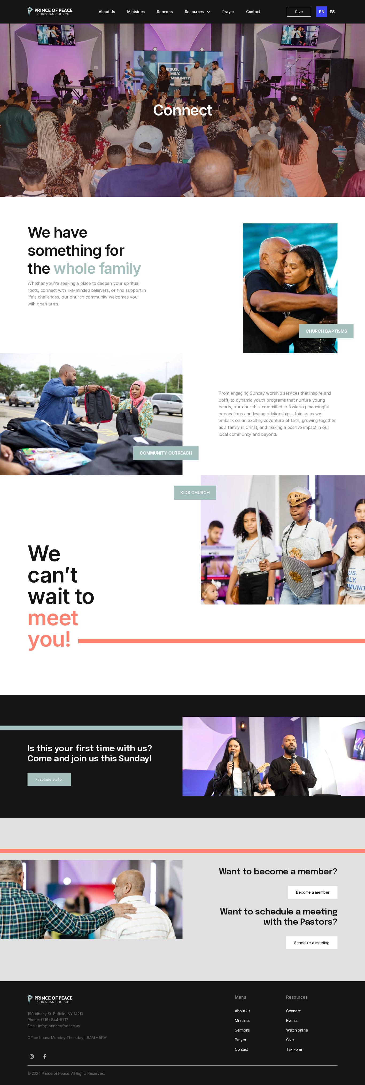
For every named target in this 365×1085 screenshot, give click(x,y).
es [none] (332, 11)
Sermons (165, 12)
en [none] (321, 11)
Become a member (312, 892)
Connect (293, 1011)
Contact (253, 12)
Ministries (136, 12)
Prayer (228, 12)
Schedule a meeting (311, 942)
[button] (197, 11)
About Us (107, 12)
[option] (332, 11)
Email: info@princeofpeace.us (54, 1026)
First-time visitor (49, 779)
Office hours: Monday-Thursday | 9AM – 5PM (67, 1037)
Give (299, 11)
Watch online (297, 1030)
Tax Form (294, 1049)
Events (291, 1020)
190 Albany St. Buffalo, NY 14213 (55, 1014)
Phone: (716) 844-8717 (48, 1019)
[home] (50, 12)
